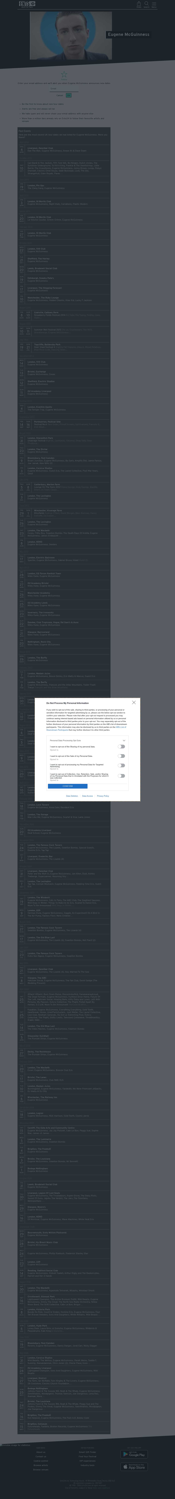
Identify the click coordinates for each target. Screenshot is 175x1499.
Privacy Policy (103, 796)
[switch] (121, 746)
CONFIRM (68, 786)
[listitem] (87, 740)
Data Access (87, 796)
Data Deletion (72, 796)
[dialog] (87, 749)
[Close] (134, 703)
